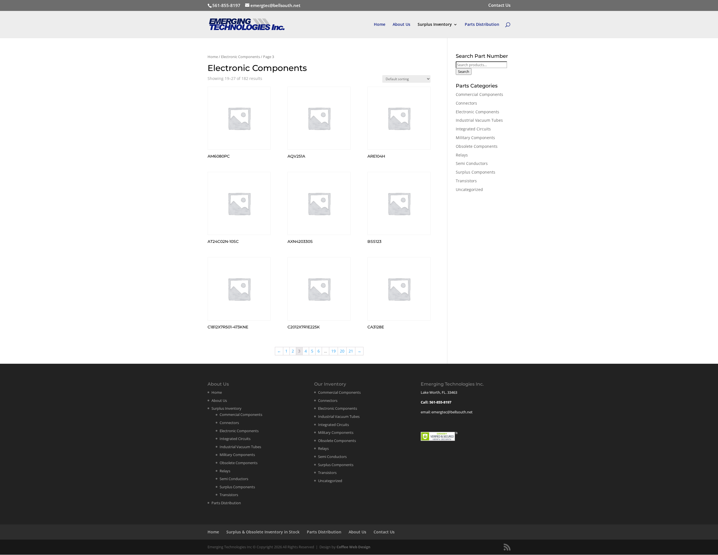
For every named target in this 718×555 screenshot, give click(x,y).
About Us (401, 24)
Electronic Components (240, 56)
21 (351, 351)
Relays (462, 155)
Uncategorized (469, 189)
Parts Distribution (482, 24)
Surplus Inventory (435, 24)
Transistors (466, 180)
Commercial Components (479, 94)
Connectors (466, 103)
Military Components (475, 137)
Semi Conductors (472, 163)
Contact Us (499, 5)
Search (463, 71)
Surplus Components (475, 172)
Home (379, 24)
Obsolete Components (477, 146)
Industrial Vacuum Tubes (479, 120)
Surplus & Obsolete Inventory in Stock (263, 532)
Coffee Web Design (353, 546)
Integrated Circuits (473, 129)
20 (342, 351)
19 (333, 351)
